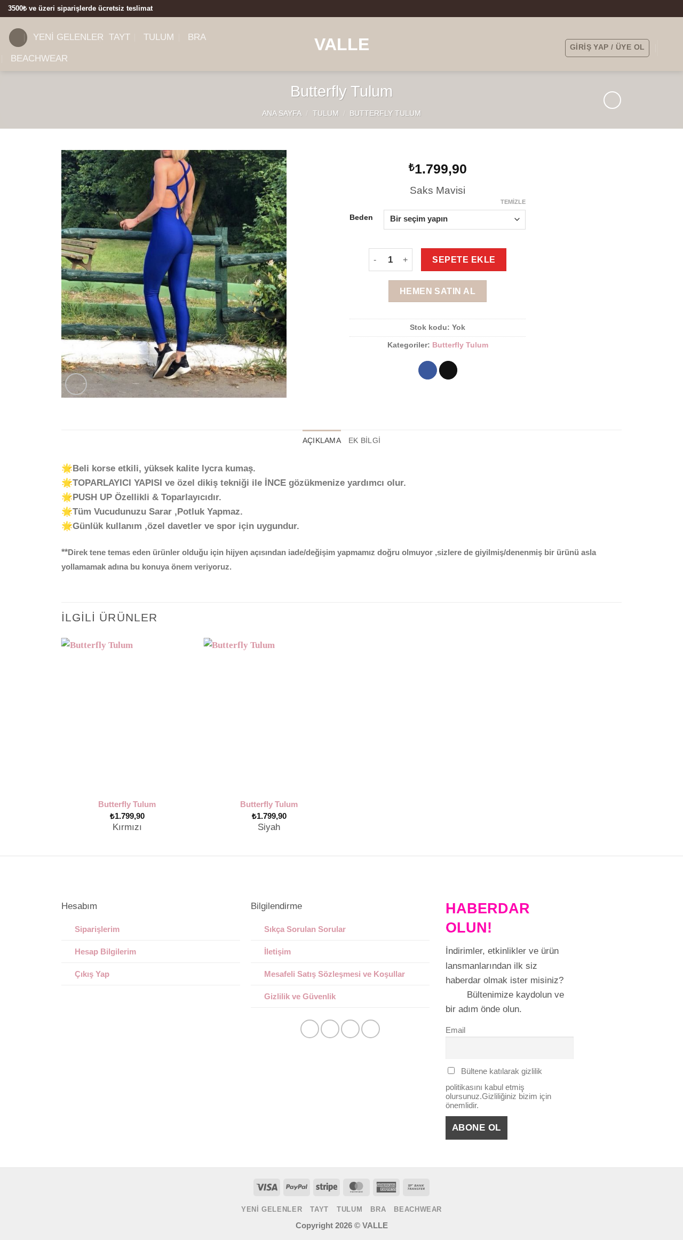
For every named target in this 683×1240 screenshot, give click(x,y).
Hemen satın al (438, 291)
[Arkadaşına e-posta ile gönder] (448, 370)
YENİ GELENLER (68, 37)
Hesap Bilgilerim (105, 951)
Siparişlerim (97, 929)
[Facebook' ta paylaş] (427, 370)
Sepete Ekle (463, 259)
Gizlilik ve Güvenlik (300, 996)
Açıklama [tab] (322, 441)
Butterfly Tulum (385, 113)
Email (455, 1029)
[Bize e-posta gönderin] (669, 8)
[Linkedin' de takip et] (370, 1029)
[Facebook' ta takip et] (648, 8)
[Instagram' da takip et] (658, 8)
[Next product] (612, 100)
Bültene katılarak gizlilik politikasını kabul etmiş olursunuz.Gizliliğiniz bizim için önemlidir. (498, 1088)
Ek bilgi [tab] (364, 441)
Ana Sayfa (281, 113)
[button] (18, 37)
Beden (361, 218)
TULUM (326, 113)
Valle (341, 44)
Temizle (513, 202)
